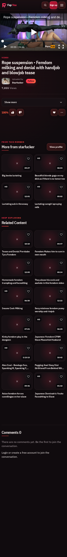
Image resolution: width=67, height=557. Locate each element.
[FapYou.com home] (11, 5)
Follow (31, 81)
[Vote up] (12, 112)
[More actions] (61, 112)
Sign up (53, 5)
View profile (56, 146)
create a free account (24, 452)
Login (5, 452)
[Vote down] (20, 112)
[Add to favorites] (54, 112)
